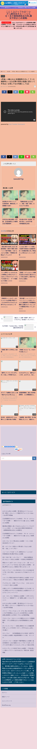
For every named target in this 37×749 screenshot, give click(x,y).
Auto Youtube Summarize (17, 124)
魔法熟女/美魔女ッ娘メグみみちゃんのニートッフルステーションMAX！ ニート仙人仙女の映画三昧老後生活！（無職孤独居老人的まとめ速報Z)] (18, 528)
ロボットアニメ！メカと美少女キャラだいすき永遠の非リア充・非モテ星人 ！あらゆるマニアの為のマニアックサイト (18, 572)
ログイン (4, 692)
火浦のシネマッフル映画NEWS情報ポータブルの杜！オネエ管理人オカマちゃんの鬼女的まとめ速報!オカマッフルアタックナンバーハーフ (18, 590)
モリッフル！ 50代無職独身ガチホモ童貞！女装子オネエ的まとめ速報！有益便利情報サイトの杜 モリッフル (18, 635)
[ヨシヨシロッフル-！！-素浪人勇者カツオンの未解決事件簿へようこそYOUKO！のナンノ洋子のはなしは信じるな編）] (18, 628)
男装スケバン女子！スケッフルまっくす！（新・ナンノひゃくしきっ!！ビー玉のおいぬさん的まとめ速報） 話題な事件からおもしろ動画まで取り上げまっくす (18, 564)
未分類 (2, 76)
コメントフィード (7, 701)
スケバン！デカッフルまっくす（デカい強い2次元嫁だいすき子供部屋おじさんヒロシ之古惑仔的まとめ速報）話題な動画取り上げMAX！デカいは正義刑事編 (18, 613)
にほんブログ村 (6, 453)
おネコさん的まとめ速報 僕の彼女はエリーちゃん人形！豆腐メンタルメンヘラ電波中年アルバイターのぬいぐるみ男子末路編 (18, 513)
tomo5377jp (19, 179)
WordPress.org (6, 705)
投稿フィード (6, 696)
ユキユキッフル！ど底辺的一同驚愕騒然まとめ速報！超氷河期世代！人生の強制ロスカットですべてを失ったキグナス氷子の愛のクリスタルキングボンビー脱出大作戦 (18, 643)
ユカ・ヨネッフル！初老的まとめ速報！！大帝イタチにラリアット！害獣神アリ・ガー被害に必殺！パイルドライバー (18, 598)
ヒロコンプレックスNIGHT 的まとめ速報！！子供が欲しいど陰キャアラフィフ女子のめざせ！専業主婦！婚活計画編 (18, 650)
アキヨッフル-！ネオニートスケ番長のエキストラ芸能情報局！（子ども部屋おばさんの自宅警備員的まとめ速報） (18, 620)
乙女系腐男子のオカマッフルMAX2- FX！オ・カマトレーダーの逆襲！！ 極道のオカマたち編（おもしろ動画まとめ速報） (18, 520)
